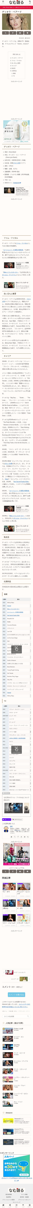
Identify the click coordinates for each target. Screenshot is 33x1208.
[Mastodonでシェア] (12, 714)
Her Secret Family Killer (21, 481)
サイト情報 (24, 1194)
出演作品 (14, 70)
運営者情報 (9, 1194)
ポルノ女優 (8, 463)
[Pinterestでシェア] (12, 722)
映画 (14, 73)
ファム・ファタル (16, 60)
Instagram (16, 183)
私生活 (13, 68)
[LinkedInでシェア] (20, 722)
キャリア (14, 65)
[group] (13, 808)
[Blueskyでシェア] (20, 714)
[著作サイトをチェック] (11, 836)
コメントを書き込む (16, 995)
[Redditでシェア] (20, 718)
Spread (9, 692)
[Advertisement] (16, 99)
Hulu (6, 479)
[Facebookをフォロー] (18, 836)
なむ (11, 826)
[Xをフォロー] (14, 836)
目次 (14, 54)
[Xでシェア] (5, 33)
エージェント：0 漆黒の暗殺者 (13, 250)
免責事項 (8, 1197)
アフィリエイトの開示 (8, 1199)
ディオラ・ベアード (17, 58)
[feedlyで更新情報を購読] (24, 836)
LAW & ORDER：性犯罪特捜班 (17, 738)
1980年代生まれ (18, 819)
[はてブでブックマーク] (20, 33)
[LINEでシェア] (27, 33)
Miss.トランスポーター (11, 272)
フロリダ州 (16, 163)
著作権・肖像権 (24, 1197)
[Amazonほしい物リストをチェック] (21, 836)
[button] (26, 808)
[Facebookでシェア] (12, 33)
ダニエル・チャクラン (9, 275)
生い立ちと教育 (16, 63)
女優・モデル (7, 819)
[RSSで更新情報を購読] (27, 836)
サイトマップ (16, 1202)
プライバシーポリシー (24, 1199)
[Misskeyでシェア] (27, 714)
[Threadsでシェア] (12, 718)
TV (14, 76)
